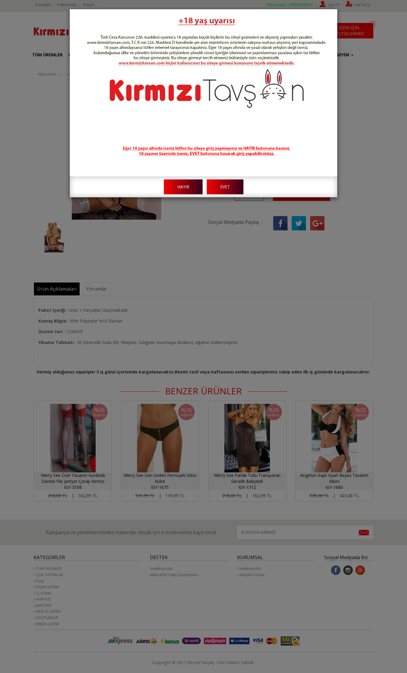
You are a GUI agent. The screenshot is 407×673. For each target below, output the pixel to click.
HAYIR (183, 187)
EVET (225, 187)
